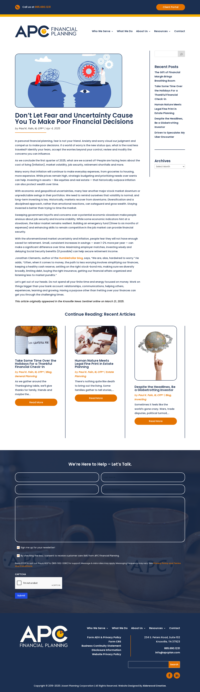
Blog (49, 372)
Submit (21, 595)
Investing (140, 399)
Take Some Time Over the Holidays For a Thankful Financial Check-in (35, 363)
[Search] (181, 54)
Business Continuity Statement (101, 646)
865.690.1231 (43, 7)
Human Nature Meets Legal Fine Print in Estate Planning (168, 109)
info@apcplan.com (167, 652)
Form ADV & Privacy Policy (104, 637)
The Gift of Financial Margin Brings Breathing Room (167, 77)
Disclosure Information (106, 650)
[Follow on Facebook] (169, 675)
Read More (36, 402)
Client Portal (170, 7)
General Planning (26, 376)
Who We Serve (101, 31)
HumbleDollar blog (71, 258)
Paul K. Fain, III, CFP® (31, 128)
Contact (179, 31)
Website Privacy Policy (106, 654)
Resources (161, 31)
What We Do (125, 31)
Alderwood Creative (154, 685)
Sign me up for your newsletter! (38, 547)
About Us (142, 31)
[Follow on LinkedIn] (177, 675)
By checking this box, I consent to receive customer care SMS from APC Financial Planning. (70, 555)
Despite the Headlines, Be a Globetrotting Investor (169, 123)
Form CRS (115, 641)
